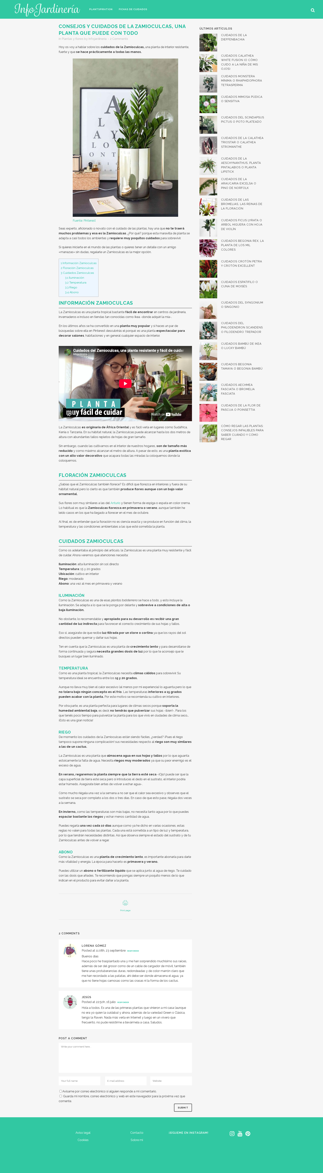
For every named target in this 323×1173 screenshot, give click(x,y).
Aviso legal (83, 1132)
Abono (72, 292)
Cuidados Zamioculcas (77, 273)
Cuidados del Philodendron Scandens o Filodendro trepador (242, 327)
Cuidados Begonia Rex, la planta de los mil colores (242, 245)
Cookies (83, 1140)
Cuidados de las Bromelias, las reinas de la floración (241, 204)
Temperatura (75, 282)
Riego (71, 287)
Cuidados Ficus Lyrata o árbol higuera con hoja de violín (241, 225)
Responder (133, 951)
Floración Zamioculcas (77, 268)
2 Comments (119, 39)
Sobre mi (137, 1140)
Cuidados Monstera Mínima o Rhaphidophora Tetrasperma (241, 81)
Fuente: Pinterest (84, 220)
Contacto (136, 1132)
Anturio (115, 503)
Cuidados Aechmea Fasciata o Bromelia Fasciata (238, 389)
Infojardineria (97, 39)
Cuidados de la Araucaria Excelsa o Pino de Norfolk (238, 183)
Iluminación (74, 277)
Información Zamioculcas (78, 263)
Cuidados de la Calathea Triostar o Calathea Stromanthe (242, 142)
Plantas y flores (72, 39)
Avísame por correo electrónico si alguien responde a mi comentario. (109, 1091)
